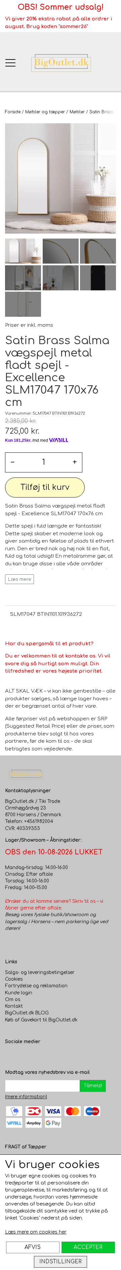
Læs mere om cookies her (36, 1232)
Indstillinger (60, 1262)
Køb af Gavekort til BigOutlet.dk (41, 1019)
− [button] (12, 462)
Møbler (77, 112)
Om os (12, 999)
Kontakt (14, 1006)
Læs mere (19, 579)
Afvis (33, 1247)
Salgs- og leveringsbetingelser (40, 972)
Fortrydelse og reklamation (36, 985)
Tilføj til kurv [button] (45, 487)
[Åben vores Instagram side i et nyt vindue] (23, 1055)
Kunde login (18, 992)
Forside (13, 112)
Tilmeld (93, 1086)
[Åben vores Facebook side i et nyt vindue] (10, 1055)
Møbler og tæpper (45, 112)
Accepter (88, 1247)
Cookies (14, 979)
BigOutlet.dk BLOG (27, 1012)
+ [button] (75, 462)
